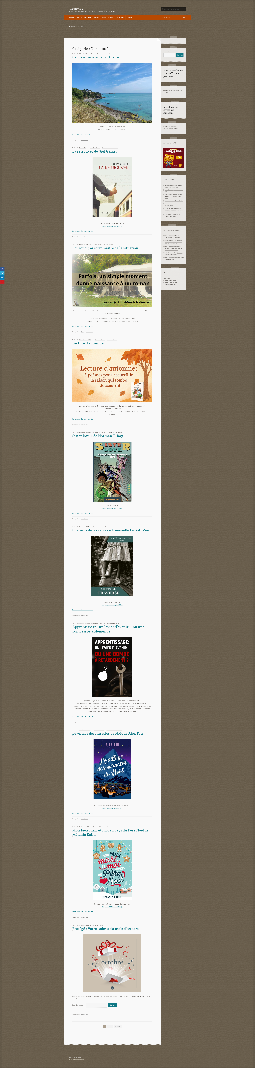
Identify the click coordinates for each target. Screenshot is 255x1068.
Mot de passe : (79, 1005)
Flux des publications (169, 281)
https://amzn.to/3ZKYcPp (112, 808)
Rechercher (166, 52)
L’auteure (71, 17)
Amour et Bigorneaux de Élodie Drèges (172, 204)
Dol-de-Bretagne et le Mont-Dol (174, 191)
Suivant (117, 1026)
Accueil (73, 26)
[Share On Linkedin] (2, 277)
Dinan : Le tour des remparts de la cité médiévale (174, 186)
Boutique (96, 17)
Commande (111, 17)
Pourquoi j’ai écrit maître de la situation (105, 248)
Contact (129, 17)
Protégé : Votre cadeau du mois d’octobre (105, 928)
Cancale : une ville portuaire (95, 57)
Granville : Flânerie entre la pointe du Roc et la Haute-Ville (173, 196)
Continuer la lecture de (82, 134)
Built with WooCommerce (76, 1059)
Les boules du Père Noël (170, 129)
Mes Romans (87, 17)
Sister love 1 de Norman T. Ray (97, 436)
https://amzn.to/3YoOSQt (112, 907)
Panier (104, 17)
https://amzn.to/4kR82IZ (112, 605)
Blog (78, 17)
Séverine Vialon (96, 53)
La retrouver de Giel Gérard (94, 151)
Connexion (166, 279)
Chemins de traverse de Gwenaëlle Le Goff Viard (112, 530)
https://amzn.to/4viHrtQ (112, 226)
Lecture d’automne (88, 343)
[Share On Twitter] (2, 273)
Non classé (84, 140)
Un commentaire (112, 339)
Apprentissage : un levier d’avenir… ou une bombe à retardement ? (108, 629)
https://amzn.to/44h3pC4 (112, 508)
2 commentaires (108, 53)
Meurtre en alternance (170, 127)
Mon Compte (120, 17)
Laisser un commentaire (110, 147)
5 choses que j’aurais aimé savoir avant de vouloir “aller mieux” (174, 210)
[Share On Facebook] (2, 269)
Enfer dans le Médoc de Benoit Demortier (172, 215)
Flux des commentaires (170, 283)
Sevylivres (76, 8)
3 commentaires (109, 244)
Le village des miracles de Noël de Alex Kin (107, 733)
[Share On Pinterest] (2, 282)
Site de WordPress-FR (169, 284)
